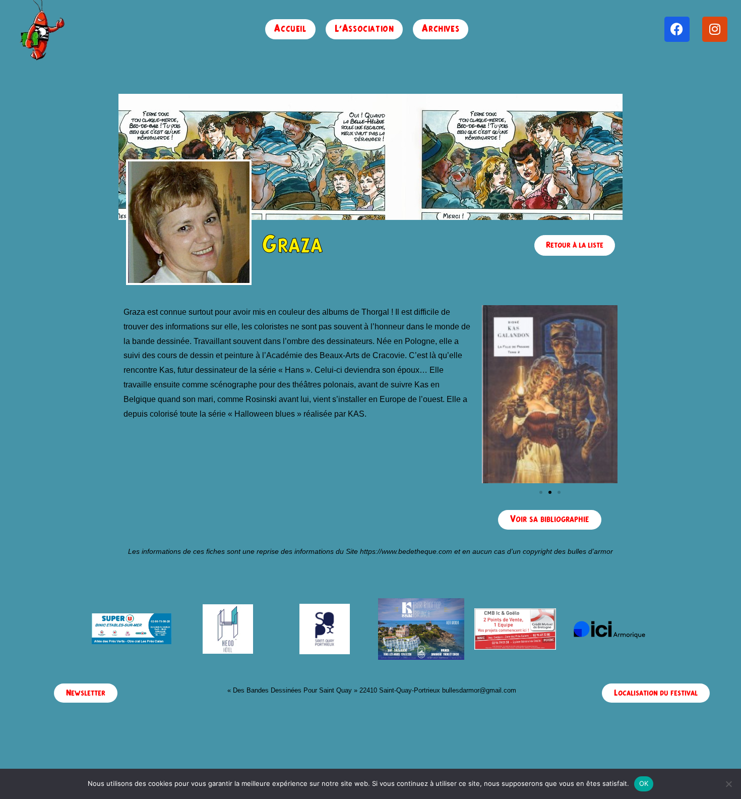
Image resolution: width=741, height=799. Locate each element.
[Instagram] (714, 29)
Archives (440, 29)
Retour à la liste (574, 245)
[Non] (728, 784)
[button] (540, 492)
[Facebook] (677, 29)
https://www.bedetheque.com (406, 551)
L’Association (364, 29)
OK (644, 783)
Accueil (290, 29)
